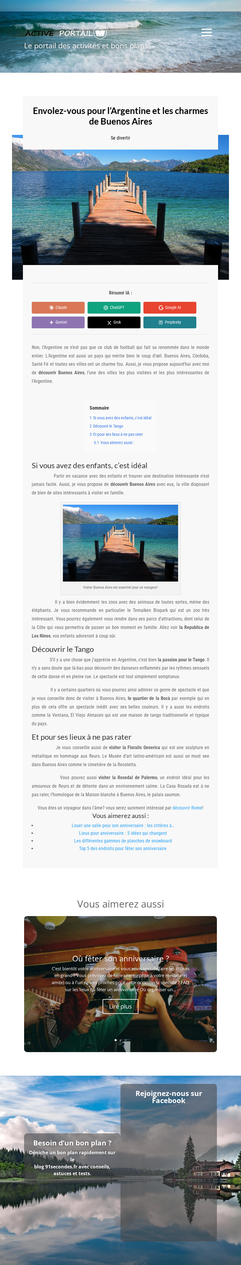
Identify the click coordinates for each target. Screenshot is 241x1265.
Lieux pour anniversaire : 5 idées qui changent (123, 833)
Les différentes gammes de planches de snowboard (123, 841)
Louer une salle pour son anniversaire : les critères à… (123, 825)
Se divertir (120, 138)
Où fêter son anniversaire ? (120, 958)
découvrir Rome (187, 808)
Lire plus (120, 1006)
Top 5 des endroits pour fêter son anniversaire (123, 848)
